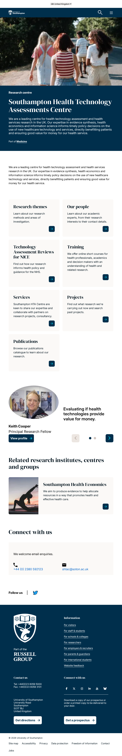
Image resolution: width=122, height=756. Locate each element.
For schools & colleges (76, 636)
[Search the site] (100, 12)
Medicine (22, 141)
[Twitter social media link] (36, 593)
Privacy (43, 743)
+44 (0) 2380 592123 (28, 569)
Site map (13, 743)
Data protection (59, 743)
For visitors (70, 624)
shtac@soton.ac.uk (75, 569)
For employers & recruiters (78, 648)
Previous (75, 438)
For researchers (72, 642)
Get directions (25, 720)
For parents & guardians (77, 653)
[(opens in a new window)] (66, 689)
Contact (105, 743)
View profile (18, 438)
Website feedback (74, 665)
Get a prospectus (78, 720)
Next (109, 438)
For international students (78, 659)
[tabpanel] (61, 414)
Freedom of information (84, 743)
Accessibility (29, 743)
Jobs (11, 750)
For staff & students (74, 630)
